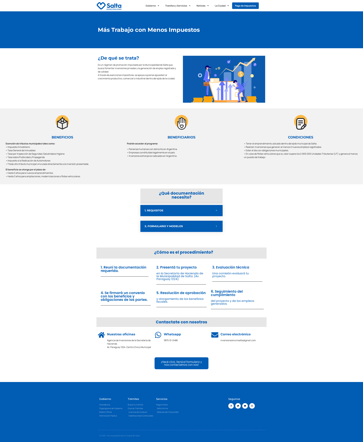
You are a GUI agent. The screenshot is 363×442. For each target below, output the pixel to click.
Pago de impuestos (245, 5)
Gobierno (151, 5)
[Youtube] (245, 406)
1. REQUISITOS (154, 210)
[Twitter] (238, 406)
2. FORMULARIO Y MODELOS (164, 226)
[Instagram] (252, 406)
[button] (264, 6)
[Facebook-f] (231, 406)
